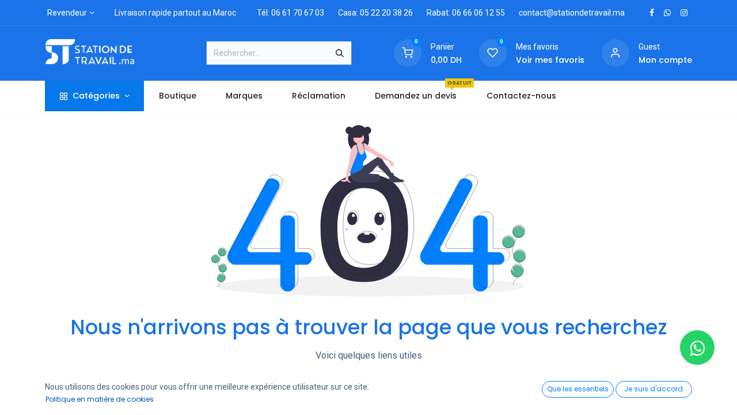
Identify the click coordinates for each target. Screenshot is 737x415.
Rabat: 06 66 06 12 (460, 12)
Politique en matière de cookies (99, 399)
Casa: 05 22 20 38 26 (375, 12)
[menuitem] (177, 96)
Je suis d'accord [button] (653, 389)
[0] (407, 52)
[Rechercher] (339, 53)
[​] (651, 12)
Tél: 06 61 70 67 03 (290, 12)
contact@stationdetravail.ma (572, 12)
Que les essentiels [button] (578, 389)
